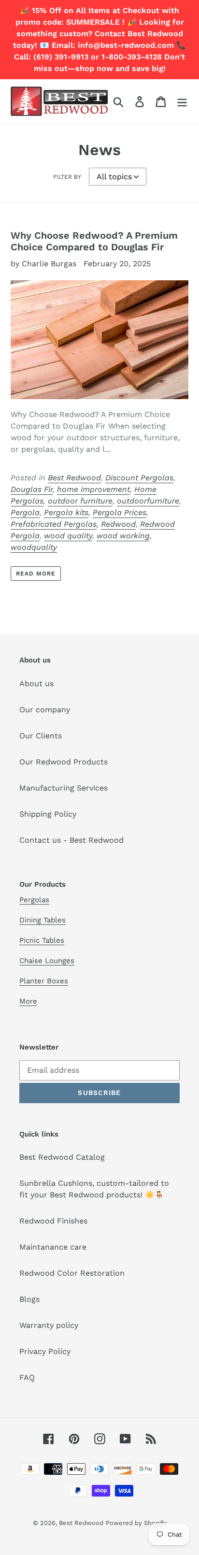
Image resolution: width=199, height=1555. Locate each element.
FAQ (27, 1377)
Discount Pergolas (139, 477)
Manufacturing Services (63, 787)
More (28, 1001)
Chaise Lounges (46, 960)
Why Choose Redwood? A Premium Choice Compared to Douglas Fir (94, 241)
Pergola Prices (119, 512)
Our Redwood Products (63, 761)
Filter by (67, 176)
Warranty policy (48, 1325)
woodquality (34, 547)
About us (36, 683)
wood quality (68, 535)
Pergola (25, 512)
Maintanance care (52, 1247)
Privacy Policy (45, 1351)
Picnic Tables (41, 940)
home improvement (93, 489)
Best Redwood (74, 477)
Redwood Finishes (53, 1220)
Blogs (29, 1299)
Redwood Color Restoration (72, 1273)
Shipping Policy (47, 814)
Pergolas (34, 899)
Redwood (118, 524)
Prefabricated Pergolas (54, 524)
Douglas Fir (32, 489)
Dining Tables (42, 920)
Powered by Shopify (136, 1522)
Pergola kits (66, 512)
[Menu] (182, 101)
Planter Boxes (43, 981)
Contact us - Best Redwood (71, 840)
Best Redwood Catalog (62, 1157)
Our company (44, 709)
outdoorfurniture (148, 500)
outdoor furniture (80, 500)
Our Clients (40, 735)
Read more (36, 573)
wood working (123, 535)
